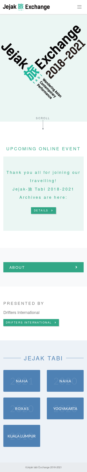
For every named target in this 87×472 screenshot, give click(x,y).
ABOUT (17, 267)
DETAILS (41, 210)
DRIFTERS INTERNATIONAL (29, 322)
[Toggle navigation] (79, 7)
